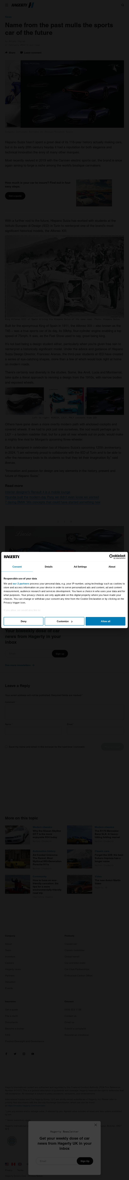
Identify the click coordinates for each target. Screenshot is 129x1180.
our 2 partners (21, 583)
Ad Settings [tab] (80, 566)
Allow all (105, 621)
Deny (23, 621)
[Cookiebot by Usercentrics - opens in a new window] (111, 556)
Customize (63, 621)
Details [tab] (49, 566)
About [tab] (112, 566)
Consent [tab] (17, 566)
